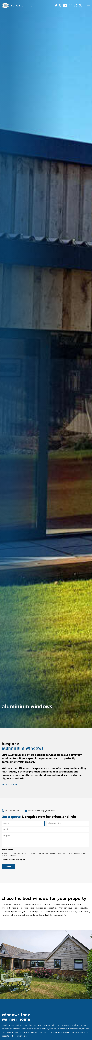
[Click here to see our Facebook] (55, 6)
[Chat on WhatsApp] (74, 6)
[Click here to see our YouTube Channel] (65, 6)
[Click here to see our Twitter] (59, 6)
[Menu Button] (88, 5)
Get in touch (8, 784)
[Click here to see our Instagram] (70, 6)
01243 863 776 (12, 810)
